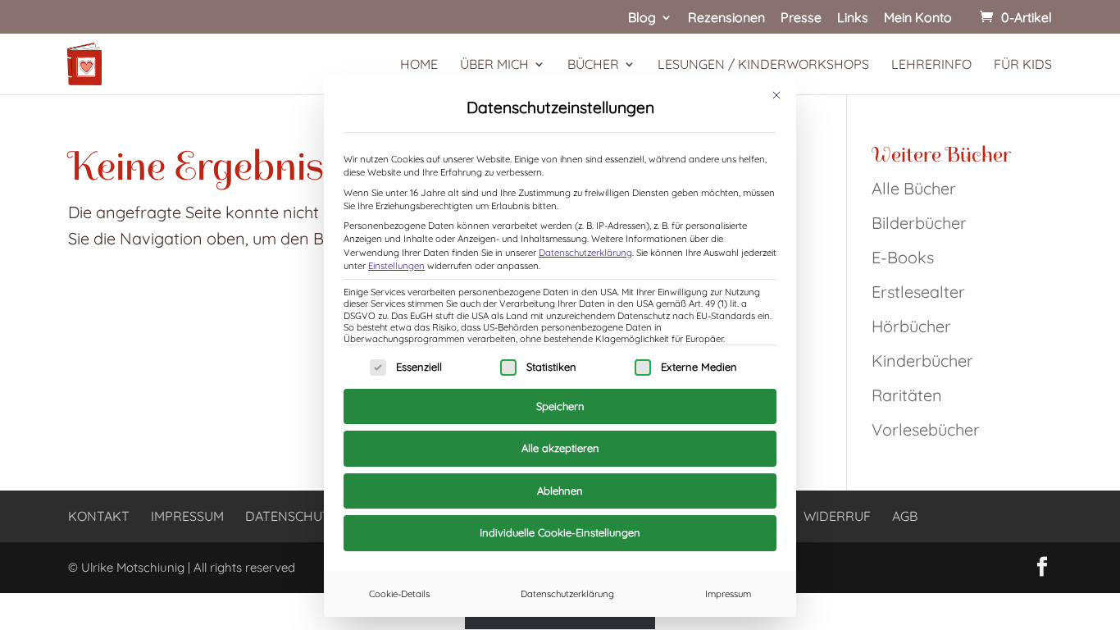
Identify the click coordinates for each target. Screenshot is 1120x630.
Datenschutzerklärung (585, 252)
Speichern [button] (560, 406)
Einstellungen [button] (396, 266)
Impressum (728, 594)
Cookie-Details (399, 594)
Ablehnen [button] (560, 490)
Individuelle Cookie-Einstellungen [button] (560, 532)
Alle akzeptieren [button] (560, 447)
